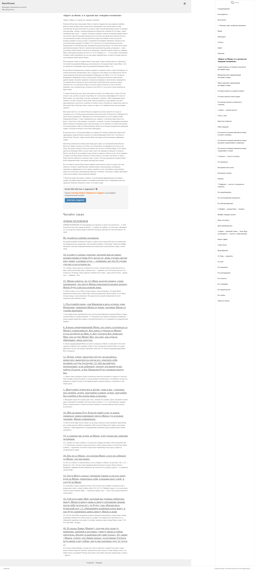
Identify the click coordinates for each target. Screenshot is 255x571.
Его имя (220, 262)
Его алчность (222, 278)
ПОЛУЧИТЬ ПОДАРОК (75, 200)
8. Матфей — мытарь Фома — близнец (231, 209)
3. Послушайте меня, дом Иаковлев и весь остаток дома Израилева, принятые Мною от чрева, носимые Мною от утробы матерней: (94, 307)
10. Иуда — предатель (225, 256)
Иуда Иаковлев (223, 250)
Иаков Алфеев (222, 239)
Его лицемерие (223, 284)
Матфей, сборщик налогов (227, 214)
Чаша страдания (223, 127)
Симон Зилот (222, 245)
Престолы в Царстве (225, 121)
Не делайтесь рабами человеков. (81, 237)
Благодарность (223, 14)
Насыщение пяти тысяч (226, 167)
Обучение (221, 53)
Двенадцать (222, 37)
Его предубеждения (224, 192)
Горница (220, 179)
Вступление (222, 20)
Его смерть (221, 295)
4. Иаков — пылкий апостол (227, 110)
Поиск (234, 2)
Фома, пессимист (223, 220)
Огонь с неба (222, 115)
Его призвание (223, 162)
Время (220, 31)
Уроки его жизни (223, 301)
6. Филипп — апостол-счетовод (228, 156)
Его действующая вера (225, 203)
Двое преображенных (225, 226)
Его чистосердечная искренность (229, 198)
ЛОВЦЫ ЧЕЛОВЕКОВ (75, 221)
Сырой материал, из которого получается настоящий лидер (232, 568)
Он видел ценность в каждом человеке (231, 91)
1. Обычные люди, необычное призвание (232, 25)
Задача (220, 48)
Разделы (99, 563)
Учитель (220, 42)
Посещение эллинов (224, 173)
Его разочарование (224, 273)
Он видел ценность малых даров (229, 96)
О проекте (90, 563)
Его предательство (224, 289)
